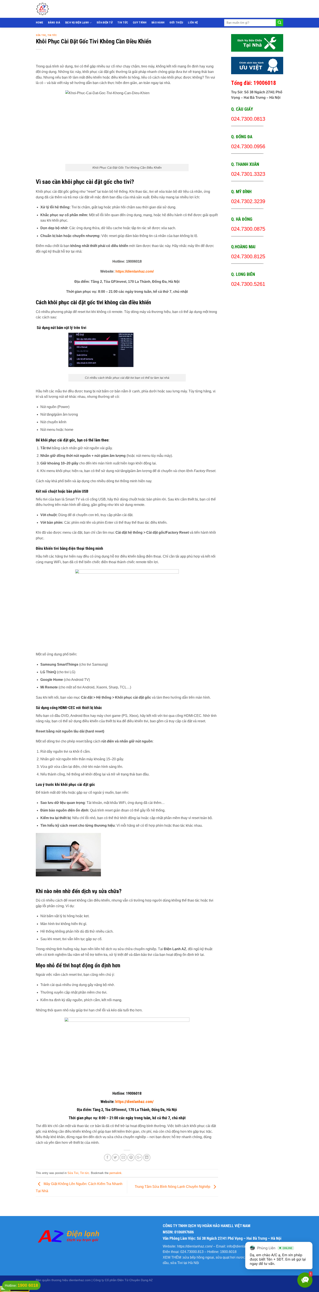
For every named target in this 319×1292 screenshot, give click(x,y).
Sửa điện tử (105, 22)
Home (39, 22)
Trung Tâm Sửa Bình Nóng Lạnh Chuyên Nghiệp (173, 1186)
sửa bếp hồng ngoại (198, 1257)
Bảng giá (54, 22)
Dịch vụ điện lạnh (77, 22)
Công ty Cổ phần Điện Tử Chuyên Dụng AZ (123, 1280)
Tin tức (122, 22)
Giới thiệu (176, 22)
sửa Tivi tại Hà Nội (184, 1263)
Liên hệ (193, 22)
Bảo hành (157, 22)
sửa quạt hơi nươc (230, 1257)
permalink (115, 1173)
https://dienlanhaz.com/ (134, 271)
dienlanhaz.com (80, 1280)
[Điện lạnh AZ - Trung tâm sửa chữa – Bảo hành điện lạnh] (72, 9)
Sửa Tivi (41, 35)
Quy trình (139, 22)
